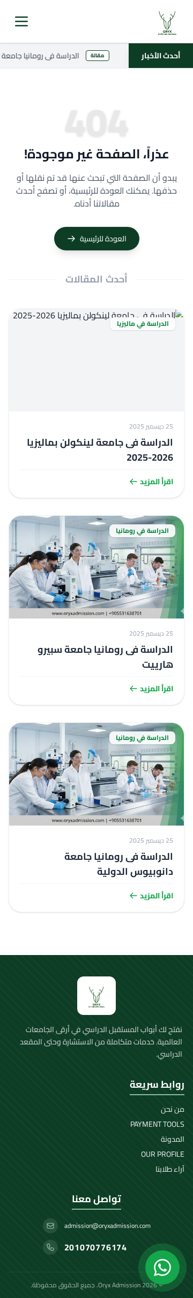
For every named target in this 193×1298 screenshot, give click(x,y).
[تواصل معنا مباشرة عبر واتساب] (162, 1267)
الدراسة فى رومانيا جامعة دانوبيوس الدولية (118, 863)
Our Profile (162, 1154)
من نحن (172, 1109)
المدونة (172, 1139)
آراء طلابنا (169, 1169)
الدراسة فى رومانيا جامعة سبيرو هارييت (105, 656)
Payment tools (157, 1124)
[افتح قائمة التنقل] (21, 21)
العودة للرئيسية (103, 239)
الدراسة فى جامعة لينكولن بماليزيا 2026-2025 (100, 449)
